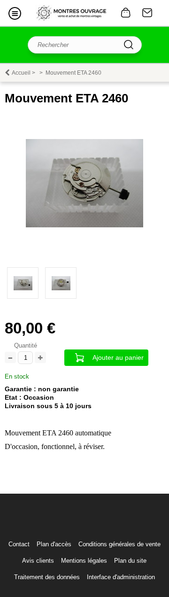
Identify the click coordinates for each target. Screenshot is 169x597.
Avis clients (38, 560)
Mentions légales (84, 560)
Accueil (21, 73)
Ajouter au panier (118, 357)
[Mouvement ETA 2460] (84, 225)
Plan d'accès (54, 544)
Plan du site (130, 560)
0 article (125, 12)
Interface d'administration (121, 577)
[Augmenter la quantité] (40, 358)
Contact (147, 12)
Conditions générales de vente (119, 544)
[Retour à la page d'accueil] (71, 13)
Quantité (25, 345)
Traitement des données (47, 577)
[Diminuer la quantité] (10, 358)
